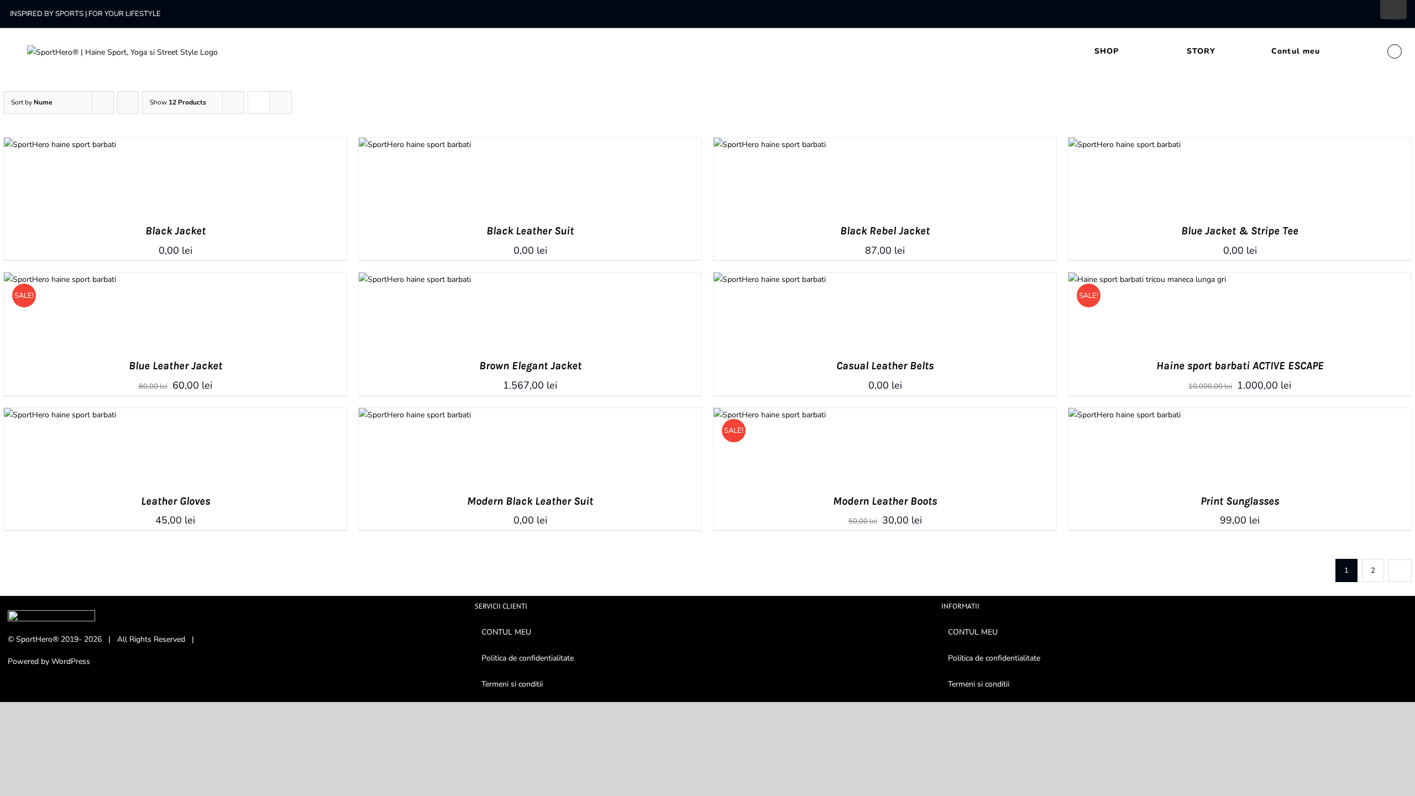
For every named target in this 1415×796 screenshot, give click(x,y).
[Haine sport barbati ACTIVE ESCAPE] (1147, 279)
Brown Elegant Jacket (530, 365)
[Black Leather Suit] (415, 144)
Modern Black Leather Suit (530, 501)
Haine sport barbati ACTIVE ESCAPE (1240, 365)
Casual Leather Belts (885, 365)
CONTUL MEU (506, 632)
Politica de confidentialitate (527, 658)
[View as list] (280, 102)
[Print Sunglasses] (1124, 415)
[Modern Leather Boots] (770, 415)
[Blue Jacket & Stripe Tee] (1124, 144)
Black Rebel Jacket (885, 230)
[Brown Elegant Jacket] (415, 279)
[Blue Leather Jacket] (60, 279)
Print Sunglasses (1240, 501)
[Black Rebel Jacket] (770, 144)
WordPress (70, 661)
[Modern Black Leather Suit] (415, 415)
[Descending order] (128, 102)
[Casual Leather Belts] (770, 279)
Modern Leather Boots (885, 501)
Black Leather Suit (530, 230)
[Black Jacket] (60, 144)
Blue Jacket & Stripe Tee (1239, 230)
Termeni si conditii (512, 684)
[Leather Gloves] (60, 415)
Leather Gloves (175, 501)
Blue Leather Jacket (175, 365)
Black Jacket (175, 230)
